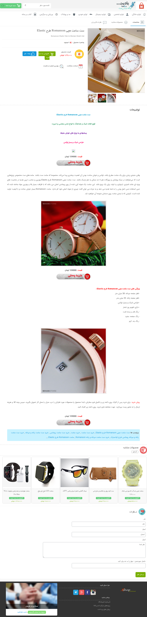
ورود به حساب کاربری (37, 612)
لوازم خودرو (83, 14)
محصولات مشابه (117, 22)
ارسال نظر (140, 575)
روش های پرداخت (104, 609)
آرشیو (135, 452)
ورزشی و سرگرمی (46, 14)
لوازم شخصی (119, 14)
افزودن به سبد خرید (44, 55)
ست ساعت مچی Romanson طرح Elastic (113, 432)
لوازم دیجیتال (100, 14)
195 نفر (27, 54)
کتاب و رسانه (26, 14)
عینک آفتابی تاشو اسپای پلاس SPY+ (75, 491)
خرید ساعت (75, 432)
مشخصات (136, 22)
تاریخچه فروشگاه (104, 602)
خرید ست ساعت (87, 432)
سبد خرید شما (11, 6)
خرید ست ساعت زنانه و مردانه (36, 432)
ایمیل (144, 529)
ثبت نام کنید (21, 612)
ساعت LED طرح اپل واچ (45, 491)
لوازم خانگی (136, 14)
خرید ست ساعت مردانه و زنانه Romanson (92, 437)
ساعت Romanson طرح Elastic (61, 437)
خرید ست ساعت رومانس (59, 432)
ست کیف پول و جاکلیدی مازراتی (103, 491)
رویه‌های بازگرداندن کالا (102, 606)
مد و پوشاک (65, 14)
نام (145, 519)
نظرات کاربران (96, 22)
